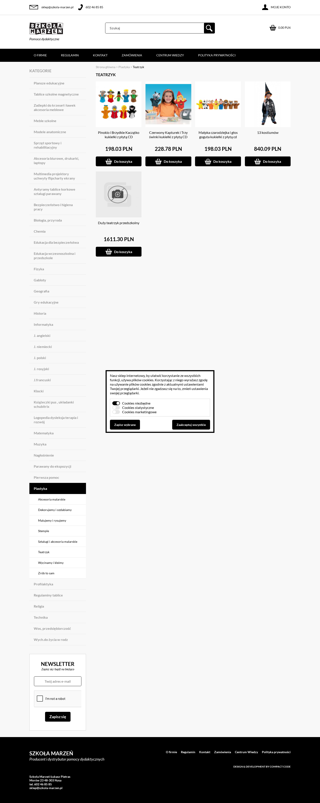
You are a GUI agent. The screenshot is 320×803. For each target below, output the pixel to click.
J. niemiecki (43, 346)
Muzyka (40, 444)
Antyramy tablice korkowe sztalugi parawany (54, 191)
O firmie (40, 55)
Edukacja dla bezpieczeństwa (56, 242)
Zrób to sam (46, 573)
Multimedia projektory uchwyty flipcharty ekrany (54, 176)
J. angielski (42, 335)
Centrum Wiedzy (170, 55)
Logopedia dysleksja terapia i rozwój (56, 419)
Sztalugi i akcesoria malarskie (57, 541)
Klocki (39, 391)
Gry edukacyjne (46, 302)
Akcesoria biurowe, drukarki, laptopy (56, 160)
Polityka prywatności (217, 55)
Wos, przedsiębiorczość (52, 628)
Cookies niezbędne (136, 403)
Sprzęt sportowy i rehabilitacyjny (47, 145)
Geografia (41, 291)
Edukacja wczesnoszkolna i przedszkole (54, 255)
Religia (39, 606)
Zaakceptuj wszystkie (191, 425)
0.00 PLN (284, 27)
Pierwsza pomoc (46, 477)
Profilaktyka (43, 584)
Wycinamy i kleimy (51, 562)
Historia (40, 313)
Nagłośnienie (44, 455)
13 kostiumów (267, 132)
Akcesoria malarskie (51, 499)
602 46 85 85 (94, 7)
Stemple (43, 531)
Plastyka (40, 488)
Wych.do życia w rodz (51, 639)
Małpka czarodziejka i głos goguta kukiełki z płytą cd (218, 134)
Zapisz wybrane (125, 425)
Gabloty (40, 280)
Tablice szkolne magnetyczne (56, 94)
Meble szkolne (45, 121)
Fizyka (39, 269)
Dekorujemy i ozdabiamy (55, 510)
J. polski (40, 358)
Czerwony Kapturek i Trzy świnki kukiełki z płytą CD (168, 134)
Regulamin (70, 55)
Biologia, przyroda (48, 220)
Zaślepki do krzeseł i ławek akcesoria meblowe (55, 107)
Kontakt (100, 55)
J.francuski (42, 380)
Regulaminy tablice (48, 595)
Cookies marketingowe (139, 412)
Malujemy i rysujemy (52, 520)
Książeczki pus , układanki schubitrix (54, 404)
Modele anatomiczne (50, 132)
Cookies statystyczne (138, 407)
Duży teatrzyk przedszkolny (118, 223)
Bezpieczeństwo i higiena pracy (53, 207)
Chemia (39, 231)
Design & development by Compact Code (262, 766)
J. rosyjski (41, 369)
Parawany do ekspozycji (52, 466)
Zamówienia (132, 55)
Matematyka (44, 433)
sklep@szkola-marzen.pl (57, 7)
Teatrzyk (43, 552)
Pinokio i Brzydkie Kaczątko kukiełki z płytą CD (118, 134)
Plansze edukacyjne (49, 83)
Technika (41, 617)
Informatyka (43, 324)
